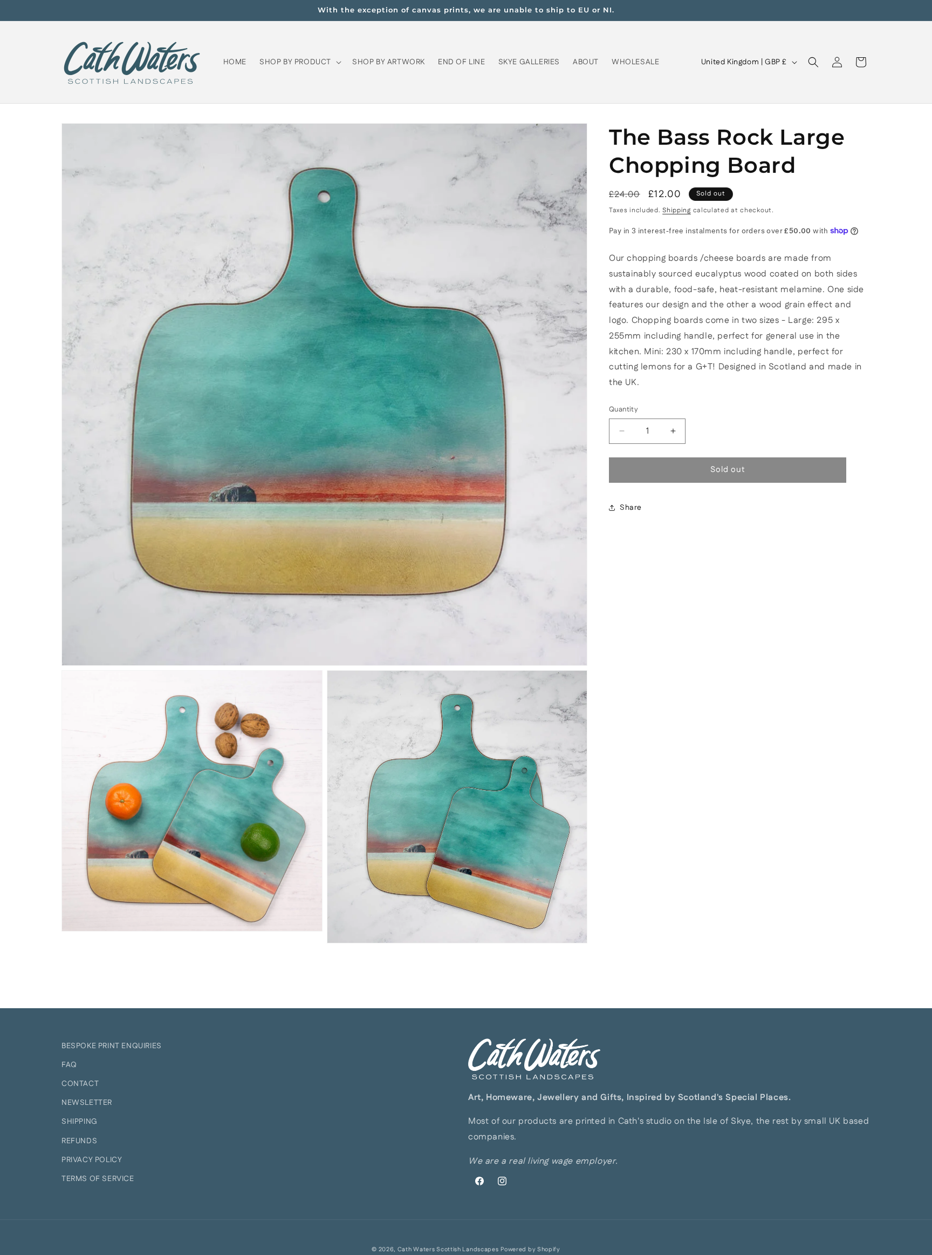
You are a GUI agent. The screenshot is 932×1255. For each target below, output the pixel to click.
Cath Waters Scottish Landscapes (448, 1249)
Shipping (676, 210)
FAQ (69, 1065)
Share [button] (631, 507)
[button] (299, 62)
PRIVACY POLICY (91, 1160)
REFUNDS (79, 1141)
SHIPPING (79, 1121)
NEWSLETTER (86, 1102)
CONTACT (80, 1083)
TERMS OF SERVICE (97, 1178)
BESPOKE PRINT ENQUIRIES (111, 1046)
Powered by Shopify (530, 1249)
